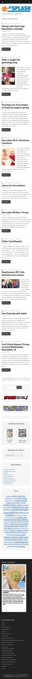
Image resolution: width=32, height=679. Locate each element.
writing (22, 546)
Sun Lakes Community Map (8, 662)
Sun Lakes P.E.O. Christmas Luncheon (15, 141)
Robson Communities (7, 644)
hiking (17, 512)
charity (24, 498)
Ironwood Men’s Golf (18, 515)
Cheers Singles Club (16, 501)
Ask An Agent (13, 498)
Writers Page (15, 546)
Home (3, 623)
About (3, 625)
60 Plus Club (9, 496)
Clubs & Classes (7, 23)
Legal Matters (6, 521)
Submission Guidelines (7, 657)
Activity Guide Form (6, 627)
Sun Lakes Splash (15, 675)
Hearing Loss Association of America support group (15, 106)
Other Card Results (12, 241)
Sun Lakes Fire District (8, 476)
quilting (16, 526)
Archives (4, 631)
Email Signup (5, 636)
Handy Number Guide (7, 651)
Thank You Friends (9, 542)
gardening (17, 509)
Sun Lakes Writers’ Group (15, 212)
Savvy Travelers (16, 530)
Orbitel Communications (9, 481)
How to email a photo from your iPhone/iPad (13, 640)
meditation (7, 524)
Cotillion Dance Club (12, 505)
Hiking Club (24, 513)
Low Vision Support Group (19, 522)
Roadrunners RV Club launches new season (13, 273)
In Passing (9, 515)
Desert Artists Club (20, 507)
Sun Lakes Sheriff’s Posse (9, 480)
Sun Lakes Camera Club (14, 535)
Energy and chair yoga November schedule (13, 27)
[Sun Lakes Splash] (16, 8)
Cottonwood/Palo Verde (9, 471)
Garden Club (8, 510)
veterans (24, 542)
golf (12, 512)
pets (11, 526)
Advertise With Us (6, 629)
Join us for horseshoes (13, 185)
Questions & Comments (7, 642)
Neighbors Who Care (8, 478)
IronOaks (5, 473)
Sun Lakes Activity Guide (8, 653)
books (19, 498)
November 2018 (16, 23)
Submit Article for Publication (9, 659)
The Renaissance (7, 474)
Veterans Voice (9, 544)
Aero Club (17, 496)
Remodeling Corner (18, 528)
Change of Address (6, 634)
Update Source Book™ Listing (9, 655)
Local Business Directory (8, 648)
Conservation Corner (18, 503)
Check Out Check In (10, 500)
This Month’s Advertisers (8, 664)
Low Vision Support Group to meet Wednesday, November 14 (15, 347)
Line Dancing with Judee (14, 313)
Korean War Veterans (19, 519)
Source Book (5, 647)
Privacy (3, 668)
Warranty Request (7, 483)
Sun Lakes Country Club (9, 469)
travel (17, 542)
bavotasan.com (23, 676)
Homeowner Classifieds (8, 638)
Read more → (6, 49)
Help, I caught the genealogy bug (11, 61)
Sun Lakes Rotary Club (18, 539)
